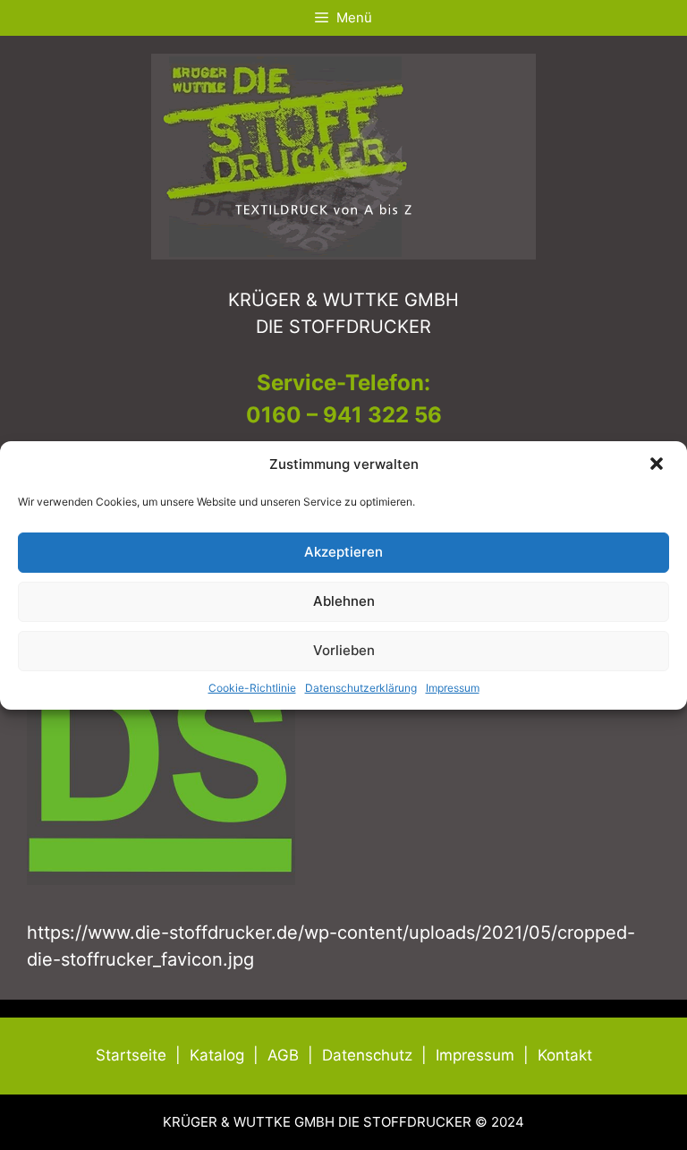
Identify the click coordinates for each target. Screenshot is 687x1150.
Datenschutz (367, 1055)
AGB (283, 1055)
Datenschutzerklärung (361, 687)
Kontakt (565, 1055)
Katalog (217, 1055)
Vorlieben (344, 650)
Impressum (452, 687)
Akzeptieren (343, 551)
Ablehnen (344, 600)
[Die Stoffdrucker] (343, 155)
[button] (658, 465)
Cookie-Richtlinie (252, 687)
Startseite (131, 1055)
